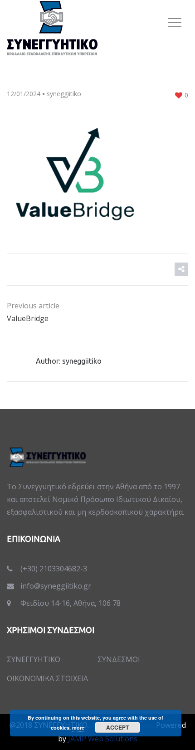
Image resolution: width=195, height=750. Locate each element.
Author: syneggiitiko (69, 361)
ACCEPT (117, 727)
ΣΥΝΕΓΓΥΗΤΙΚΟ (33, 659)
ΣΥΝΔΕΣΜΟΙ (119, 659)
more (78, 727)
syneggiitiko (64, 93)
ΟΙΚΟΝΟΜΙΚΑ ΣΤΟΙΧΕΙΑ (47, 678)
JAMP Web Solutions (102, 739)
